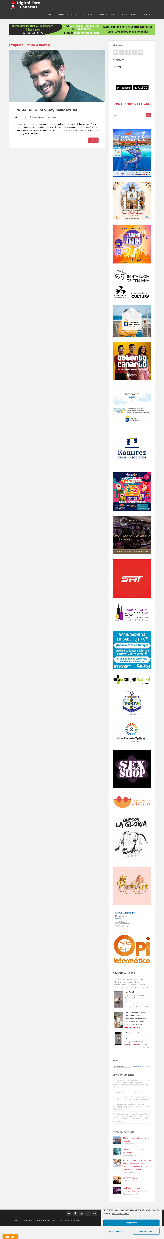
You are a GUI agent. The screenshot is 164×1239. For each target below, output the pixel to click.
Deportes (135, 14)
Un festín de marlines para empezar (127, 1092)
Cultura (124, 14)
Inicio (61, 14)
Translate (147, 1066)
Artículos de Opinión (105, 14)
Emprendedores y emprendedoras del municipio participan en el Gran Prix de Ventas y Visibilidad (132, 1106)
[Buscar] (148, 115)
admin (34, 117)
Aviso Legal (28, 1220)
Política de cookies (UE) (69, 1220)
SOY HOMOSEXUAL (131, 1178)
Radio (50, 14)
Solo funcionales (116, 1231)
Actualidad (72, 14)
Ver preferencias (146, 1231)
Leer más (93, 140)
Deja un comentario (48, 117)
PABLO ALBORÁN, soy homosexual (46, 110)
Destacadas (88, 14)
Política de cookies (120, 1213)
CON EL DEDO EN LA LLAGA (132, 104)
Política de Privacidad (46, 1220)
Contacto (147, 14)
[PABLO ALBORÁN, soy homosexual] (57, 76)
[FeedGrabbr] (132, 1047)
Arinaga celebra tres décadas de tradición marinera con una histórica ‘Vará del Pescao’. (131, 1098)
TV (44, 14)
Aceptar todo (131, 1223)
